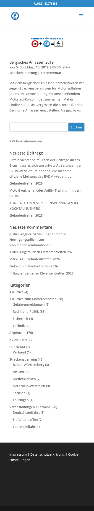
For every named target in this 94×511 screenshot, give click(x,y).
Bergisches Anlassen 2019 (31, 62)
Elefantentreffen (25, 419)
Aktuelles (16, 292)
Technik (19, 325)
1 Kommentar (51, 73)
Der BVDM (17, 347)
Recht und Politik (26, 311)
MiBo (20, 67)
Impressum (18, 454)
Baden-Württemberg (28, 364)
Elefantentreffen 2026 (26, 183)
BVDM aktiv (61, 67)
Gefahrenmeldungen (29, 304)
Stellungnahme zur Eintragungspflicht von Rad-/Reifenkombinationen (37, 239)
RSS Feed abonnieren (25, 141)
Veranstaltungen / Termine (30, 407)
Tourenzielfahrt (25, 426)
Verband (19, 352)
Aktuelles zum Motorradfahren (33, 299)
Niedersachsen (24, 379)
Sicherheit (20, 318)
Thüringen (21, 400)
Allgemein (17, 332)
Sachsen (19, 393)
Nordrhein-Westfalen (29, 386)
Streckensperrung (23, 73)
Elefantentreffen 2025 (26, 215)
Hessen (18, 372)
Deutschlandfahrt (26, 412)
